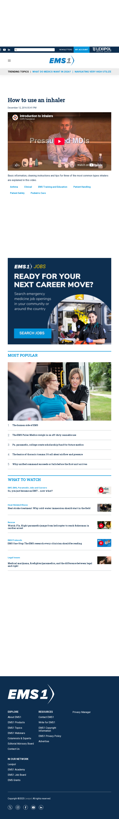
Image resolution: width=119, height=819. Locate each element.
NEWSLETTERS (65, 50)
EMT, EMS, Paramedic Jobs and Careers (27, 488)
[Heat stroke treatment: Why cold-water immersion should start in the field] (104, 508)
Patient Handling (82, 187)
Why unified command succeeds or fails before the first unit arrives (49, 464)
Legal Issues (14, 557)
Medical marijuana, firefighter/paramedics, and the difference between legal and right (50, 564)
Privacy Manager (82, 712)
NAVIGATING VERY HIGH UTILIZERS (94, 71)
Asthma (14, 187)
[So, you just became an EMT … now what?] (104, 490)
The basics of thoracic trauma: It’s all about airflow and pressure (47, 454)
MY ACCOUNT (81, 50)
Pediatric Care (38, 193)
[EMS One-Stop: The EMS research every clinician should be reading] (104, 543)
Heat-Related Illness (18, 505)
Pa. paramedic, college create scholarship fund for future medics (48, 445)
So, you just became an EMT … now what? (30, 490)
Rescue (11, 522)
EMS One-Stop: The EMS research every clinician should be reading (45, 543)
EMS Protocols (15, 540)
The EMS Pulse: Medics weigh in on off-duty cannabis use (44, 435)
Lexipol (28, 798)
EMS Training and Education (52, 187)
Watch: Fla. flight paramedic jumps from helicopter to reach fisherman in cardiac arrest (48, 527)
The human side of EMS (25, 425)
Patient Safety (17, 193)
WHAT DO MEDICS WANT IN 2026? (51, 71)
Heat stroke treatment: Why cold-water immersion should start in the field (49, 508)
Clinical (28, 187)
